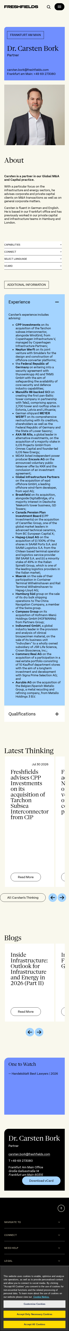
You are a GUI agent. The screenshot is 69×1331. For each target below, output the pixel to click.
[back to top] (61, 1208)
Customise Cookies (34, 1304)
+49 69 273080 (45, 74)
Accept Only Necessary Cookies (34, 1314)
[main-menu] (59, 7)
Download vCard (41, 1180)
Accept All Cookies (34, 1324)
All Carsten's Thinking (22, 897)
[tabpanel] (34, 822)
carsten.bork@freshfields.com (28, 70)
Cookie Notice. (41, 1297)
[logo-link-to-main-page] (21, 7)
